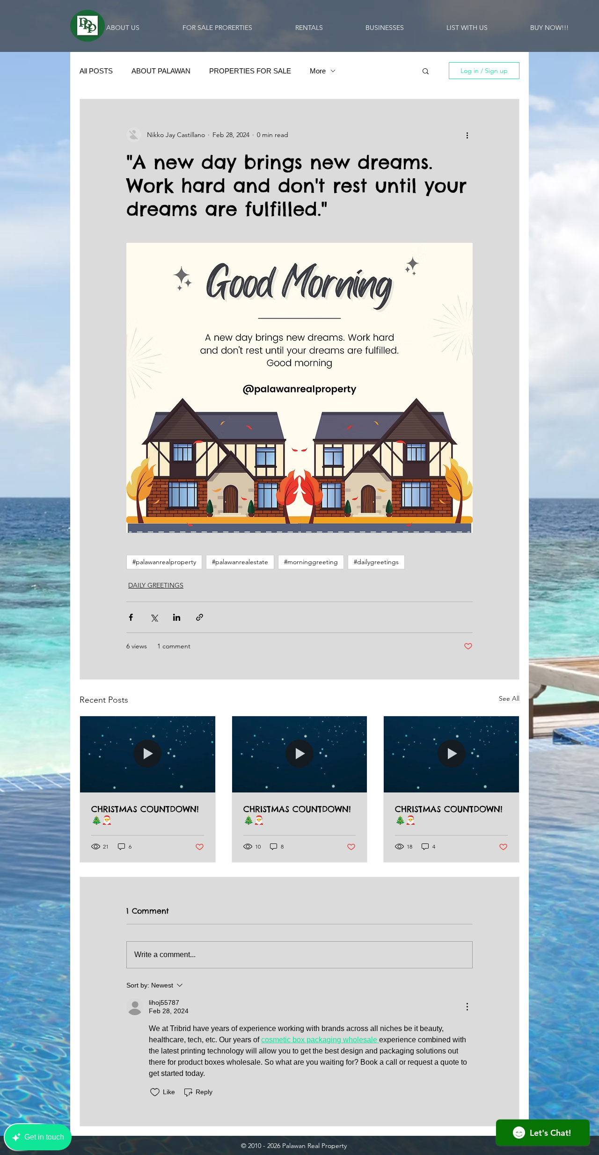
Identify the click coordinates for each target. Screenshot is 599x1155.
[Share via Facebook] (130, 617)
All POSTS (96, 71)
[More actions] (467, 134)
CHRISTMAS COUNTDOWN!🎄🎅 (145, 814)
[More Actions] (467, 1006)
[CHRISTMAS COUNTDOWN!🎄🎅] (147, 754)
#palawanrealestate (240, 562)
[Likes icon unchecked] (155, 1092)
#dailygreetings (376, 562)
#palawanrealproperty (164, 562)
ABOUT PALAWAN (160, 71)
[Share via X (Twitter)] (153, 617)
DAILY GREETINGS (155, 585)
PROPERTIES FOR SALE (250, 71)
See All (509, 698)
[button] (425, 70)
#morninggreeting (311, 562)
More (318, 71)
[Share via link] (199, 617)
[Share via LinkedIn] (176, 617)
